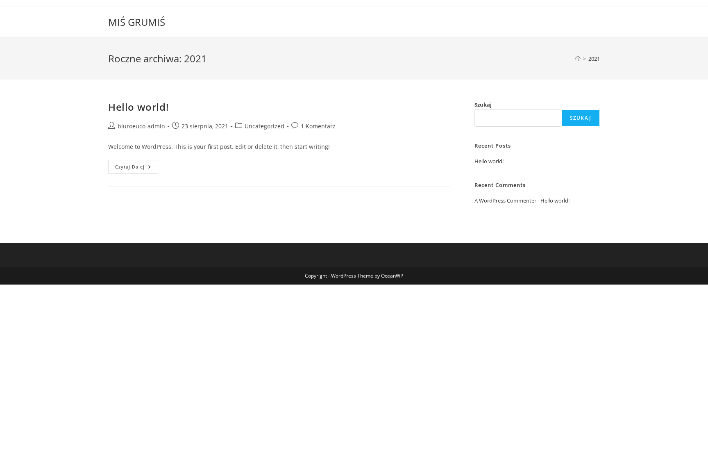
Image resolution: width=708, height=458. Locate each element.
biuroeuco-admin (141, 126)
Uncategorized (264, 126)
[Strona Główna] (578, 58)
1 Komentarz (318, 126)
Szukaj (483, 104)
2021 (594, 58)
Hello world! (138, 107)
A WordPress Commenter (505, 200)
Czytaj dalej (136, 168)
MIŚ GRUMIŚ (136, 22)
